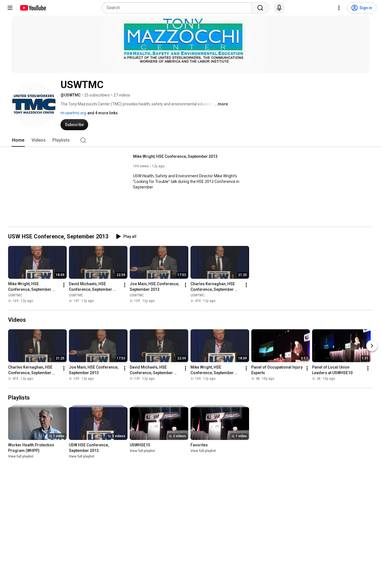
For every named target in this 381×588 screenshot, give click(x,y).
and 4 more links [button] (102, 113)
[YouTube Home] (33, 8)
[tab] (18, 140)
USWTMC (15, 295)
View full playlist (20, 456)
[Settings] (339, 7)
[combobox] (178, 7)
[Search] (260, 7)
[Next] (371, 345)
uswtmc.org (75, 113)
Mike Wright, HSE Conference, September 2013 (175, 156)
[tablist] (190, 140)
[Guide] (10, 7)
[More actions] (63, 285)
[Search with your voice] (279, 7)
